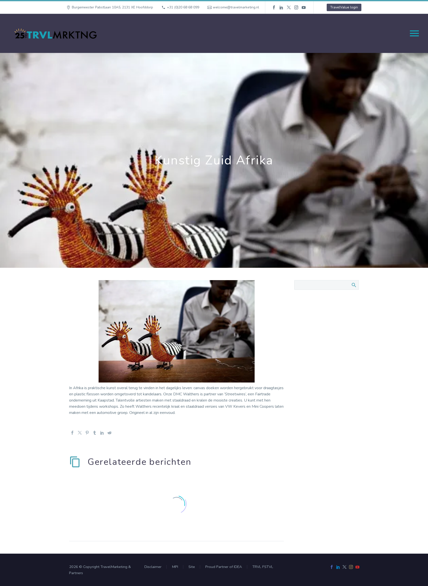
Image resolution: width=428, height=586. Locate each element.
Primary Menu (414, 33)
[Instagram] (296, 7)
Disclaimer (152, 567)
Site (191, 567)
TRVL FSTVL (262, 567)
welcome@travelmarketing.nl (236, 7)
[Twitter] (289, 7)
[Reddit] (109, 433)
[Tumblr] (95, 433)
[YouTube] (303, 7)
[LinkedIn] (281, 7)
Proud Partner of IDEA (223, 567)
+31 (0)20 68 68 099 (183, 7)
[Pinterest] (87, 433)
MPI (175, 567)
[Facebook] (274, 7)
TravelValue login (344, 7)
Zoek (353, 285)
